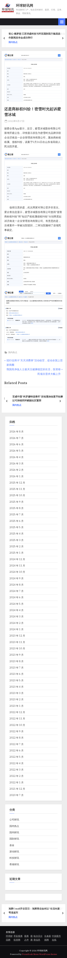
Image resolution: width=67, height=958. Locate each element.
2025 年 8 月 (16, 508)
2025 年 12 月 (17, 482)
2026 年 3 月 (16, 463)
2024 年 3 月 (16, 616)
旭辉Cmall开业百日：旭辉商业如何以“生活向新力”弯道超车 (36, 910)
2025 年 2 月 (16, 546)
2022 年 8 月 (16, 737)
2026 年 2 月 (16, 469)
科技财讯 (14, 857)
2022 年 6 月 (16, 750)
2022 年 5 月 (16, 756)
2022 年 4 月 (16, 763)
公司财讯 (14, 819)
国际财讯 (14, 838)
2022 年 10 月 (17, 725)
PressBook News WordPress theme (39, 954)
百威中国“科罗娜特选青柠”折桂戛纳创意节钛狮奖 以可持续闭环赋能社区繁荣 (36, 398)
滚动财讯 (14, 851)
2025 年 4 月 (16, 533)
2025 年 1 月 (16, 552)
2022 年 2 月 (16, 776)
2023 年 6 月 (16, 673)
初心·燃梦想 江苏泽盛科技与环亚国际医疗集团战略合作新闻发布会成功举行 (37, 35)
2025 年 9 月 (16, 501)
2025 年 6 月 (16, 520)
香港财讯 (14, 864)
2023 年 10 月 (17, 648)
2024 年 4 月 (16, 610)
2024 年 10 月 (17, 571)
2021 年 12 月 (17, 788)
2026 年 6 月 (16, 444)
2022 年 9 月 (16, 731)
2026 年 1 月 (16, 476)
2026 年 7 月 (16, 438)
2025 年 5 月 (16, 527)
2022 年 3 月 (16, 769)
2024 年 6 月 (16, 597)
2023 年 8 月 (16, 661)
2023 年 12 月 (17, 635)
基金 (11, 845)
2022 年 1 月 (16, 782)
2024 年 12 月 (17, 559)
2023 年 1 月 (16, 705)
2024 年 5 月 (16, 603)
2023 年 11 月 (17, 642)
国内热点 (13, 42)
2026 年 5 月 (16, 450)
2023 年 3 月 (16, 693)
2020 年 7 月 (16, 795)
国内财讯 (14, 832)
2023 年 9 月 (16, 654)
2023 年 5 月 (16, 680)
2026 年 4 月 (16, 457)
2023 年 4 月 (16, 686)
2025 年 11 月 (17, 489)
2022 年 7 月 (16, 744)
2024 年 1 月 (16, 629)
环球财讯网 (24, 5)
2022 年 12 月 (17, 712)
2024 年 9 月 (16, 578)
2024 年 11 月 (17, 565)
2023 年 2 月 (16, 699)
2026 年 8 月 (16, 431)
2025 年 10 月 (17, 495)
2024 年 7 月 (16, 591)
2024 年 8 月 (16, 584)
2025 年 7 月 (16, 514)
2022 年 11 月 (17, 718)
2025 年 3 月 (16, 540)
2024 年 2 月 (16, 623)
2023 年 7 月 (16, 667)
